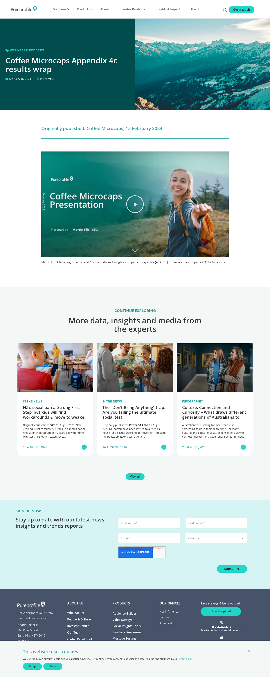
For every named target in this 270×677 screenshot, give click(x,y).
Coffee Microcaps (105, 128)
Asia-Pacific (166, 623)
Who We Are (75, 613)
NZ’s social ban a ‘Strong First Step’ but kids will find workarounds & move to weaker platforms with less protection (54, 415)
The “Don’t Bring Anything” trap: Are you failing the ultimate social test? (133, 412)
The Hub (196, 9)
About (104, 9)
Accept (32, 666)
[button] (135, 204)
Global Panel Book (80, 639)
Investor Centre (78, 626)
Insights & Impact (168, 9)
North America (169, 611)
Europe (164, 617)
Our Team (74, 633)
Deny (53, 666)
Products (83, 9)
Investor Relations (132, 9)
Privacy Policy (185, 658)
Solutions (59, 9)
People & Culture (79, 619)
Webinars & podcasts (27, 50)
